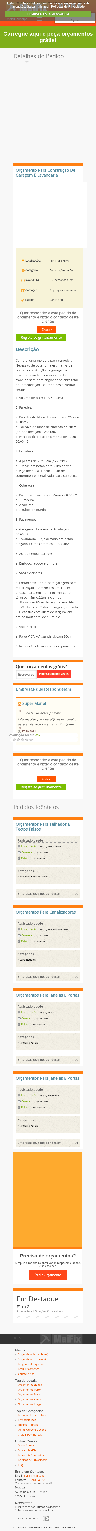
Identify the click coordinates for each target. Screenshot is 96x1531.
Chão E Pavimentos (30, 1434)
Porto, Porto (47, 1012)
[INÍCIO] (61, 1342)
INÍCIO (23, 1338)
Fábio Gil (24, 1307)
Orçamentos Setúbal (30, 1394)
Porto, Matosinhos (50, 846)
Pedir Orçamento (28, 1369)
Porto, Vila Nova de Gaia (54, 929)
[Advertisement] (48, 113)
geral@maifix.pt (34, 1475)
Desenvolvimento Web (47, 1527)
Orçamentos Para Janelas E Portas (47, 995)
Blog (20, 1465)
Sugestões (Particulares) (33, 1354)
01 (76, 1143)
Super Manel (33, 703)
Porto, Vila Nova (59, 260)
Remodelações (27, 1420)
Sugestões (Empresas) (32, 1359)
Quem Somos (26, 1445)
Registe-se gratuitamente (41, 337)
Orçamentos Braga (30, 1404)
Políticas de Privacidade (68, 6)
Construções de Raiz (62, 270)
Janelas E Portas (28, 1042)
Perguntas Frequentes (31, 1364)
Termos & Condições (31, 1455)
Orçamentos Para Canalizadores (46, 912)
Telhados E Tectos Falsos (33, 876)
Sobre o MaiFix (27, 1450)
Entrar (47, 329)
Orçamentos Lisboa (30, 1384)
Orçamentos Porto (29, 1389)
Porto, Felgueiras (49, 1095)
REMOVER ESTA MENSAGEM (48, 14)
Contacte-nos (26, 1374)
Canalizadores (27, 959)
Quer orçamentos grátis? (41, 666)
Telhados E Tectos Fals (32, 1415)
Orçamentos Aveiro (30, 1399)
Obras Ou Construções (32, 1429)
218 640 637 (39, 1480)
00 (76, 893)
